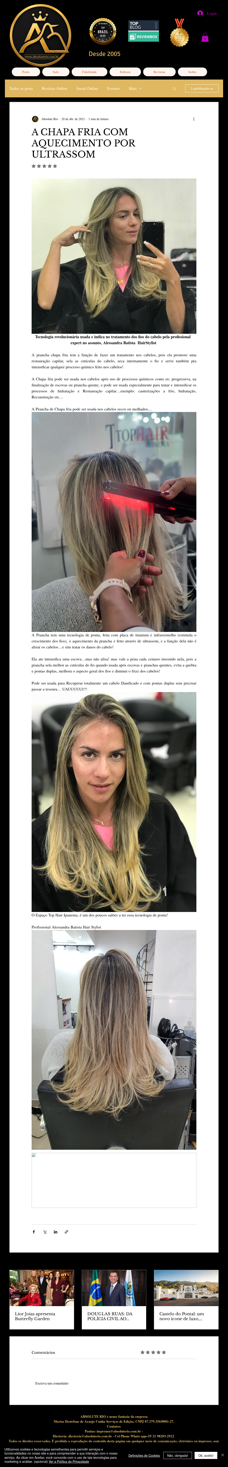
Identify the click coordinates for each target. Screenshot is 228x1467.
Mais (133, 88)
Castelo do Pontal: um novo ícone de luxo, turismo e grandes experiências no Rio (181, 1316)
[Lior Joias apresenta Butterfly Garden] (42, 1288)
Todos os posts (21, 88)
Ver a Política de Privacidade (69, 1461)
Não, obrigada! (177, 1455)
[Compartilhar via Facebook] (34, 1232)
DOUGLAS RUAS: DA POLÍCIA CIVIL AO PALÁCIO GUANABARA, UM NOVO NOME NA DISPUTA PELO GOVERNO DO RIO (113, 1316)
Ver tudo (213, 1262)
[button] (205, 37)
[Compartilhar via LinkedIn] (55, 1232)
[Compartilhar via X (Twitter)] (45, 1232)
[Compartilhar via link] (66, 1232)
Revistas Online (54, 88)
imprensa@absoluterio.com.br (119, 1431)
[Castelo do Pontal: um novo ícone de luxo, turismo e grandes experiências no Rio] (186, 1288)
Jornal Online (87, 88)
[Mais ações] (193, 119)
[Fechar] (222, 1455)
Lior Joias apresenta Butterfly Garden (35, 1316)
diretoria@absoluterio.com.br (90, 1436)
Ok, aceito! (206, 1455)
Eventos (113, 88)
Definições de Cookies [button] (144, 1455)
